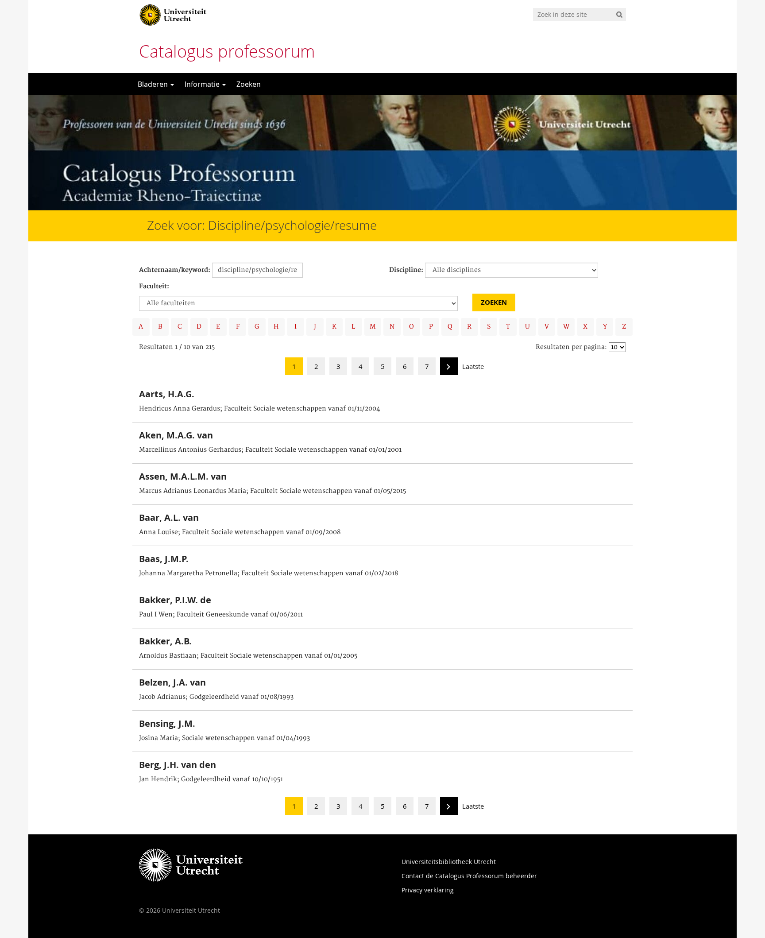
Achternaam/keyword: (174, 270)
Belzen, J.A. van (172, 682)
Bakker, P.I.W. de (175, 600)
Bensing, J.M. (167, 723)
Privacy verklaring (428, 890)
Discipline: (406, 270)
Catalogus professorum (227, 51)
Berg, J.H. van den (177, 765)
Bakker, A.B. (165, 641)
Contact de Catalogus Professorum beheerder (469, 876)
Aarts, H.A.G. (166, 394)
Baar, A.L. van (169, 517)
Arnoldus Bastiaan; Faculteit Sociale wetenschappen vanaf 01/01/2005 (248, 656)
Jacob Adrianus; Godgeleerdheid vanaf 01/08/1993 (216, 697)
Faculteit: (154, 287)
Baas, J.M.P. (164, 559)
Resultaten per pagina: (571, 347)
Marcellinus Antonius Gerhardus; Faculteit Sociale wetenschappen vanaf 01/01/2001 (270, 450)
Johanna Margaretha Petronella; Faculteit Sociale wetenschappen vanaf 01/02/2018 (268, 574)
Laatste (473, 366)
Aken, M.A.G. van (176, 435)
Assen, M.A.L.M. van (183, 476)
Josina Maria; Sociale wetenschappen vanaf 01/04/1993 (224, 738)
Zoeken (248, 84)
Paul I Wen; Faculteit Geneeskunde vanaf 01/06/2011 (221, 615)
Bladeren (154, 84)
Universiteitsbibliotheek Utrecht (449, 861)
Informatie (203, 84)
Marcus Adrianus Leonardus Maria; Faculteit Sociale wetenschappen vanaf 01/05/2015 (272, 491)
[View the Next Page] (449, 369)
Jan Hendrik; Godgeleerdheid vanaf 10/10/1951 (211, 779)
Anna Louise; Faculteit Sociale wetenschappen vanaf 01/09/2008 (239, 532)
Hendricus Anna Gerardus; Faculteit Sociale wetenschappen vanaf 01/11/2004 (259, 409)
